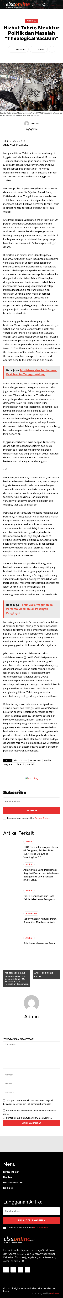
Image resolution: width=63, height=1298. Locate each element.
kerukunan (36, 760)
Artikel (31, 21)
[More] (52, 49)
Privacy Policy (42, 818)
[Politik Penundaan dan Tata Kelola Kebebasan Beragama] (11, 895)
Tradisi (30, 764)
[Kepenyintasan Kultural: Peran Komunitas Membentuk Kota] (11, 917)
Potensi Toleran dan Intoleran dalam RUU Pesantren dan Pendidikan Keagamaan (17, 980)
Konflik (47, 760)
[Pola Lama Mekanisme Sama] (11, 940)
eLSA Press (31, 913)
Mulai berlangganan (31, 1220)
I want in (31, 810)
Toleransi (19, 764)
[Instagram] (13, 1270)
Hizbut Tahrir (20, 760)
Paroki (37, 976)
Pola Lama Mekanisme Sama (39, 943)
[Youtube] (28, 1270)
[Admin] (27, 123)
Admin (34, 123)
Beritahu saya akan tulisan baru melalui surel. (29, 1118)
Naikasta (54, 1293)
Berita (29, 841)
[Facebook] (28, 1023)
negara (8, 764)
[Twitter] (34, 1023)
